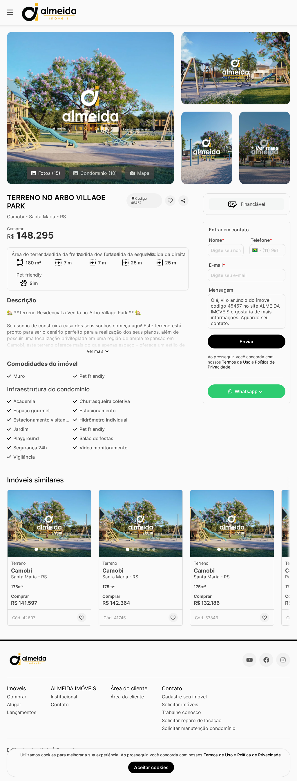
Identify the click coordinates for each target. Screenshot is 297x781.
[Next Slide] (85, 523)
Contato (60, 704)
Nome (216, 240)
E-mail (217, 265)
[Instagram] (283, 660)
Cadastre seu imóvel (184, 697)
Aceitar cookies (151, 767)
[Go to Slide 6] (62, 549)
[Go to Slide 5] (57, 549)
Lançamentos (21, 712)
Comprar (16, 697)
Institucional (64, 697)
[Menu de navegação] (10, 12)
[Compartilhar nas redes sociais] (183, 200)
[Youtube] (249, 660)
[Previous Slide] (14, 523)
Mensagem (221, 290)
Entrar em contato (229, 230)
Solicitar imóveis (180, 704)
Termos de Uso (236, 361)
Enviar (246, 341)
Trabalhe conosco (181, 712)
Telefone (261, 240)
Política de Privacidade (259, 754)
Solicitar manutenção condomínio (199, 728)
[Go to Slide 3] (46, 549)
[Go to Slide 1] (36, 549)
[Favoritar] (170, 200)
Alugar (14, 704)
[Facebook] (266, 660)
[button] (49, 523)
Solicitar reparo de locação (192, 720)
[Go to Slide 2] (41, 549)
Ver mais (95, 351)
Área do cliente (127, 697)
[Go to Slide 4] (51, 549)
